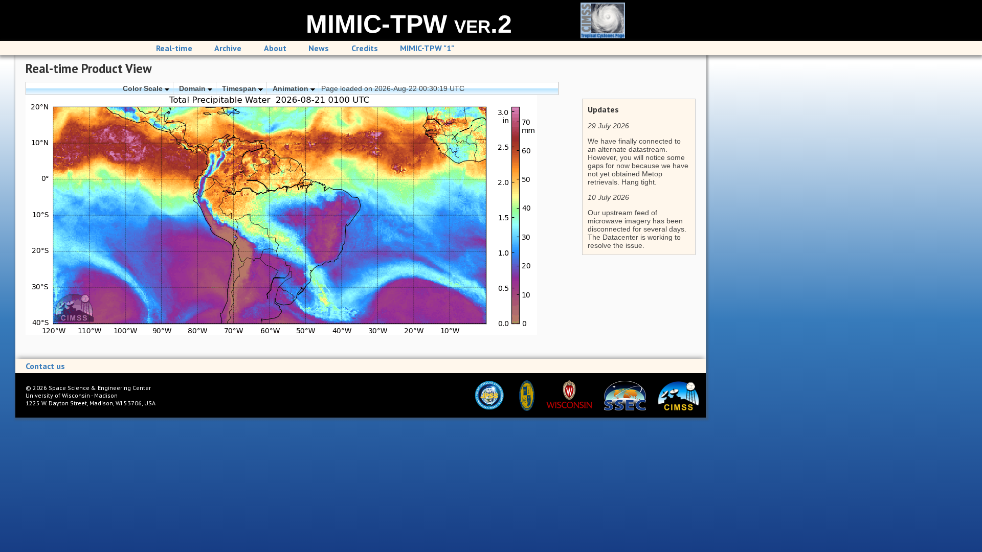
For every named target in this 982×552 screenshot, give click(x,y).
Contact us (45, 366)
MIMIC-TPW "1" (427, 48)
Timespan (240, 88)
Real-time (174, 48)
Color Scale (144, 88)
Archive (227, 48)
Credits (364, 48)
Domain (193, 88)
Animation (291, 88)
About (275, 48)
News (318, 48)
